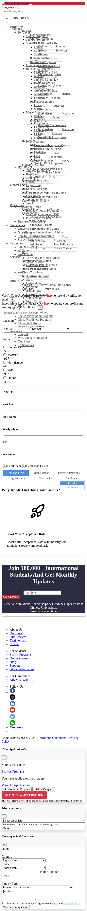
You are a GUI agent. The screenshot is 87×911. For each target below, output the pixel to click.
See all (56, 97)
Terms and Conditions (52, 738)
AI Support (56, 209)
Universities (18, 185)
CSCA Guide (38, 220)
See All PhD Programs (52, 137)
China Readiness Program (34, 319)
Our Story (24, 341)
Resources (17, 205)
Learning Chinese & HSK (45, 172)
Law (40, 97)
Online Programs (41, 34)
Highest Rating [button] (17, 478)
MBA (41, 105)
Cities (64, 236)
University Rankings (34, 188)
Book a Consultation (35, 276)
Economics (45, 93)
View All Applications (16, 785)
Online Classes (31, 209)
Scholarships (34, 297)
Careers (14, 644)
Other (56, 117)
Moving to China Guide (44, 228)
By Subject (28, 141)
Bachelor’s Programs (43, 62)
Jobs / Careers (35, 301)
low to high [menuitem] (72, 487)
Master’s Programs (42, 101)
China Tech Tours (29, 323)
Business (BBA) (47, 78)
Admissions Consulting (36, 260)
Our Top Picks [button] (15, 472)
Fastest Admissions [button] (69, 472)
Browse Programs (13, 771)
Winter (42, 50)
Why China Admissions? (34, 337)
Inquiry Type (10, 883)
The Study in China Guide (46, 217)
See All (66, 160)
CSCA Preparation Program (35, 316)
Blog (25, 252)
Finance (66, 93)
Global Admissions (22, 669)
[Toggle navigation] (30, 4)
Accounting (45, 89)
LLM (41, 117)
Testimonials (26, 345)
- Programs (21, 18)
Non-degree (15, 362)
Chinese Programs (41, 38)
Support (23, 334)
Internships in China (42, 176)
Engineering (45, 113)
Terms (55, 903)
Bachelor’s (14, 347)
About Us (16, 281)
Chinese (43, 54)
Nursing (43, 70)
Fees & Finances (63, 244)
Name (5, 848)
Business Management (52, 125)
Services (15, 256)
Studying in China (33, 164)
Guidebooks (29, 212)
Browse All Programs (35, 180)
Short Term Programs (43, 42)
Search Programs (20, 654)
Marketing (44, 82)
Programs (16, 26)
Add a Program (44, 789)
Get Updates (10, 596)
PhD (10, 370)
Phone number (49, 871)
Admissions (37, 244)
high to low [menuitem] (72, 483)
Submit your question (15, 907)
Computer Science (49, 85)
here (50, 295)
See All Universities (34, 200)
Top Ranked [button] (46, 478)
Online (42, 46)
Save (6, 828)
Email (5, 875)
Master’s (12, 355)
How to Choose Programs (46, 168)
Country (7, 856)
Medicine (68, 113)
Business (58, 105)
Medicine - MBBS (49, 66)
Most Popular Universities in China (44, 192)
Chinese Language (49, 74)
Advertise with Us (21, 679)
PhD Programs (39, 121)
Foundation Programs (44, 58)
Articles (27, 232)
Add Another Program (17, 789)
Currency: (17, 727)
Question (7, 891)
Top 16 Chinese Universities (39, 196)
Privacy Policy (71, 903)
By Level (27, 30)
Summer (60, 46)
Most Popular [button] (41, 472)
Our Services (18, 637)
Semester (61, 50)
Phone (6, 864)
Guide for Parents (41, 224)
